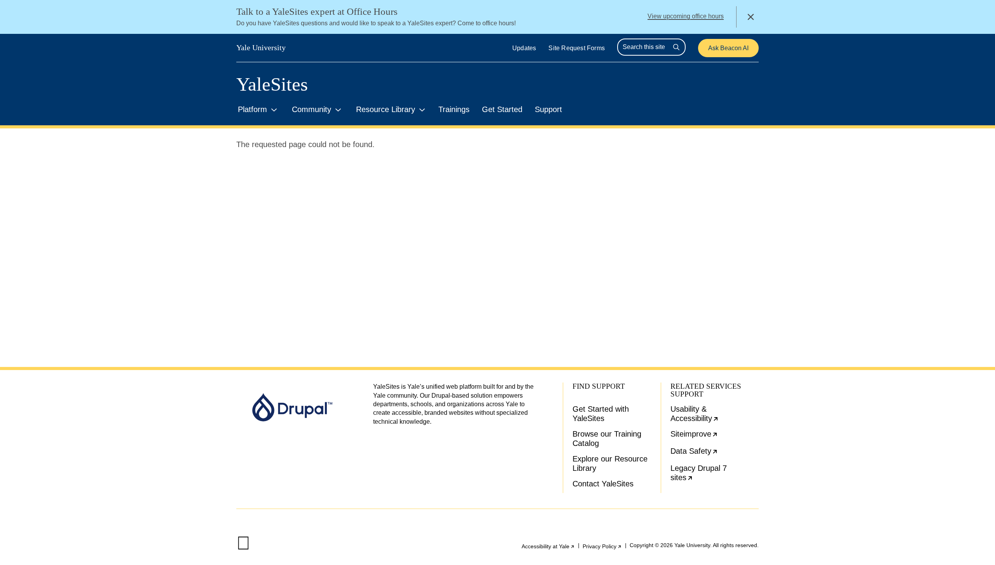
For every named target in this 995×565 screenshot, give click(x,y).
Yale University (261, 47)
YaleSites (272, 84)
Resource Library (385, 109)
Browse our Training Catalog (607, 438)
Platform (252, 109)
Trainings (454, 109)
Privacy (602, 546)
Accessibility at (548, 546)
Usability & (714, 415)
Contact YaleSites (603, 483)
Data (714, 453)
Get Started (502, 109)
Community (311, 109)
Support (548, 109)
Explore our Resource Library (610, 463)
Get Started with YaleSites (601, 414)
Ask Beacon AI (728, 48)
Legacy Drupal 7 (709, 474)
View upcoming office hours (686, 16)
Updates (524, 48)
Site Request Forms (576, 48)
